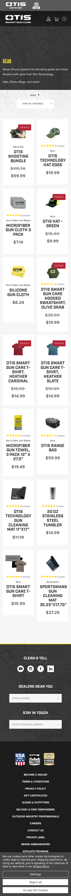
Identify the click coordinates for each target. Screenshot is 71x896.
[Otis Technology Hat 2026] (53, 132)
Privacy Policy (35, 788)
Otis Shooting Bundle (18, 156)
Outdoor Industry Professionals (35, 816)
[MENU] (67, 19)
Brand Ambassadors (35, 844)
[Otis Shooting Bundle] (18, 132)
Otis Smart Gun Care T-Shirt (18, 591)
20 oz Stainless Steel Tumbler (52, 518)
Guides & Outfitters (35, 802)
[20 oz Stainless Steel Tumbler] (53, 493)
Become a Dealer (35, 774)
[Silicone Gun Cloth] (18, 271)
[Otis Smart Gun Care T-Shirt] (18, 563)
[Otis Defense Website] (16, 8)
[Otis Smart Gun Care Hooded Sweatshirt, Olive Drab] (53, 271)
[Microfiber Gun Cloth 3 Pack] (18, 202)
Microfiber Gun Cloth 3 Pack (18, 230)
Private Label (35, 837)
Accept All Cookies (35, 890)
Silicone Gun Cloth (18, 293)
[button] (39, 95)
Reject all (35, 882)
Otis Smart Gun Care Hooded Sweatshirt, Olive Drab (53, 298)
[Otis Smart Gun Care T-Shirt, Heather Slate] (53, 348)
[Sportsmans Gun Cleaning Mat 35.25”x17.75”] (53, 563)
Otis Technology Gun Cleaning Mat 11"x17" (18, 520)
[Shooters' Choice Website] (36, 8)
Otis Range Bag (52, 448)
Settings (35, 874)
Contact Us (35, 830)
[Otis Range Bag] (53, 422)
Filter (33, 95)
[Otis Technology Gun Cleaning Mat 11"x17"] (18, 493)
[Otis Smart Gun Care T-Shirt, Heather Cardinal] (18, 348)
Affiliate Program (35, 851)
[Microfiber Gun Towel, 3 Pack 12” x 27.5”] (18, 422)
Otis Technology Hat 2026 (53, 160)
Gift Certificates (35, 795)
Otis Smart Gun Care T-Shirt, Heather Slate (53, 372)
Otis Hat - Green (53, 224)
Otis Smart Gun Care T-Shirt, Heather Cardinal (18, 372)
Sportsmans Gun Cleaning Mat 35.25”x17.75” (53, 596)
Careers (35, 823)
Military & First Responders (35, 809)
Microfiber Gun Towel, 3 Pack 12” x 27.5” (18, 452)
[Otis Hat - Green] (53, 202)
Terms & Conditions (35, 781)
